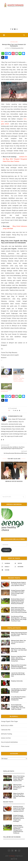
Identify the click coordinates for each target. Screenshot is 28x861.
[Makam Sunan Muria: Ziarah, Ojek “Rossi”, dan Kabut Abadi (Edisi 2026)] (5, 650)
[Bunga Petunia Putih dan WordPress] (6, 372)
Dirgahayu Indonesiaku (17, 681)
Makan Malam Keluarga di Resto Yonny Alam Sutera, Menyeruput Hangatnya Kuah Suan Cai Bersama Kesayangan (19, 610)
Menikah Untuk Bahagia (14, 481)
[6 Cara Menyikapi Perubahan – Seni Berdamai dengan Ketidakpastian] (5, 699)
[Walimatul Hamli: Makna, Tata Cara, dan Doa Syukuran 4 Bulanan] (5, 642)
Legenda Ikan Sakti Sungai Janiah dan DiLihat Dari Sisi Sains (18, 674)
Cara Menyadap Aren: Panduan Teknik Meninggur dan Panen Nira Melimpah (19, 690)
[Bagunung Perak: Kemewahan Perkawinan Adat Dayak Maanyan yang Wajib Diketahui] (5, 667)
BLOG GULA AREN (7, 726)
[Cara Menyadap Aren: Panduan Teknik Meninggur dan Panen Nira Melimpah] (5, 691)
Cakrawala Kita (5, 730)
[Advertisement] (14, 18)
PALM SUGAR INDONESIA (9, 742)
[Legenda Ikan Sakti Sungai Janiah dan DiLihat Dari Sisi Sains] (5, 675)
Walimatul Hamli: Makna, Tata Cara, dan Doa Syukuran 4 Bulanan (18, 642)
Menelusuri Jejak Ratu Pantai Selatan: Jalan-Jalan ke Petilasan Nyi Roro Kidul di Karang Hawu (18, 659)
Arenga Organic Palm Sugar (9, 721)
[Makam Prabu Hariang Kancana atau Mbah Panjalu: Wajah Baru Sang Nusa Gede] (5, 635)
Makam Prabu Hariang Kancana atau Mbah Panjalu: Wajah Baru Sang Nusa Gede (19, 634)
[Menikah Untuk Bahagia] (14, 470)
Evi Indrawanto (12, 855)
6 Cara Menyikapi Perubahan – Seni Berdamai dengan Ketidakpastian (18, 698)
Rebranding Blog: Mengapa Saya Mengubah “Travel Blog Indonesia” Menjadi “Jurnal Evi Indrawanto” (18, 378)
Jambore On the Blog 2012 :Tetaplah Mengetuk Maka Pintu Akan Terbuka (15, 159)
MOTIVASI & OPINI (14, 41)
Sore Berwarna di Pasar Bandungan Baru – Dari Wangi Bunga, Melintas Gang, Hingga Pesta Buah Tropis (18, 618)
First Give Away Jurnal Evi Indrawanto (6, 390)
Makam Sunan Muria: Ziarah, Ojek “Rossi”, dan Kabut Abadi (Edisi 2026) (19, 650)
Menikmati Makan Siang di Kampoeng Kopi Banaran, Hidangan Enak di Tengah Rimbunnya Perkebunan (17, 601)
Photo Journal (5, 746)
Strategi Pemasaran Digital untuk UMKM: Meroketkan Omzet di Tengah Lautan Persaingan (17, 592)
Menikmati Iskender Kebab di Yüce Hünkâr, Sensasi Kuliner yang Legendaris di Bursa (18, 584)
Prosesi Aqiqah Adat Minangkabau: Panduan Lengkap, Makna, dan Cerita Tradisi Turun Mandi (18, 707)
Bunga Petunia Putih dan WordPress (5, 376)
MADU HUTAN (6, 738)
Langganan (6, 550)
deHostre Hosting (6, 734)
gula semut (5, 124)
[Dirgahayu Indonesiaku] (5, 683)
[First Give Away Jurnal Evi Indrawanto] (6, 386)
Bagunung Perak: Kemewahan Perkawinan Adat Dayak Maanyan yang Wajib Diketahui (18, 666)
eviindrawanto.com (17, 48)
